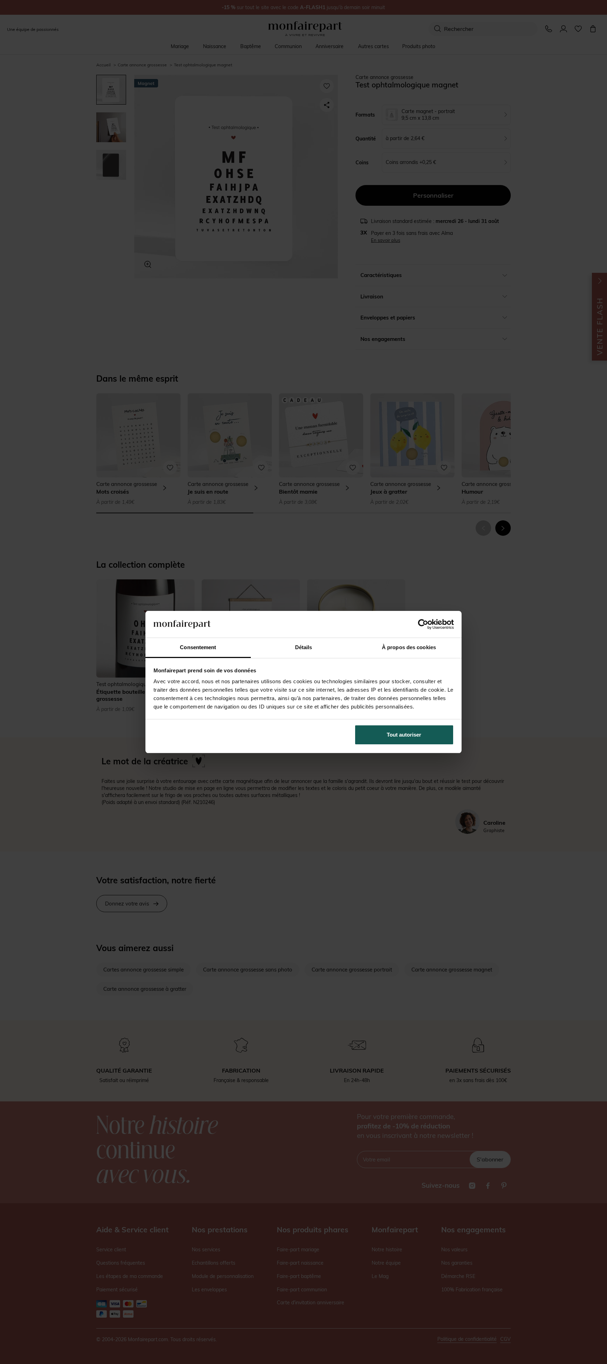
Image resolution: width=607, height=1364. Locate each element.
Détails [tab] (303, 647)
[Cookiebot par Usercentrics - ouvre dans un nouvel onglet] (423, 624)
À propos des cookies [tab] (409, 647)
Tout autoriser (404, 735)
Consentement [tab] (198, 647)
